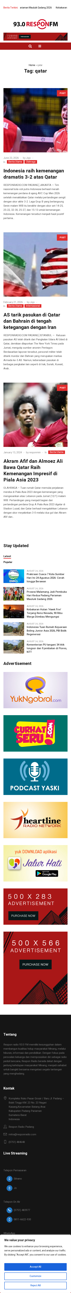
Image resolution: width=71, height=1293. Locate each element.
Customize (35, 1276)
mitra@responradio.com (22, 1134)
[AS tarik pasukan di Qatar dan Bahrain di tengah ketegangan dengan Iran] (35, 264)
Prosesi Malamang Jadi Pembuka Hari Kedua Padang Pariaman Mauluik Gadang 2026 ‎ (47, 595)
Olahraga (31, 162)
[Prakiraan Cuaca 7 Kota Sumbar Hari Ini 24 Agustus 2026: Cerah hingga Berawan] (13, 576)
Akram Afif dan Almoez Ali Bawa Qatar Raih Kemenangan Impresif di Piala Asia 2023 (33, 471)
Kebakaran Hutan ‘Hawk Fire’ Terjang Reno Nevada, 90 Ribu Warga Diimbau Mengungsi (45, 613)
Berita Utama (15, 162)
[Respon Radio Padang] (35, 24)
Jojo (28, 158)
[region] (35, 1264)
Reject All (36, 1285)
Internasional (33, 306)
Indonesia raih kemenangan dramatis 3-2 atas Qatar (33, 174)
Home (32, 65)
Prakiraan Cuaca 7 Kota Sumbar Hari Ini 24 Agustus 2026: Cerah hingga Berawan (45, 577)
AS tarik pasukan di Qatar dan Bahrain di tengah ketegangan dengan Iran (31, 321)
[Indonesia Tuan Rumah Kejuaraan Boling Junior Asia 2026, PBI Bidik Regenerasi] (13, 629)
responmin (35, 452)
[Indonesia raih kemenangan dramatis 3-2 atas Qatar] (35, 120)
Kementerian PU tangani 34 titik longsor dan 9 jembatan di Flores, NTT (47, 648)
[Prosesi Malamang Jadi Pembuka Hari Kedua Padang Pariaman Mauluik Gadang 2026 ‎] (13, 593)
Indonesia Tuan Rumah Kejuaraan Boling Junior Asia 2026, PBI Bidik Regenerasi (47, 630)
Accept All (35, 1267)
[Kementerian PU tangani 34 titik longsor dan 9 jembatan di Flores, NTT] (13, 646)
